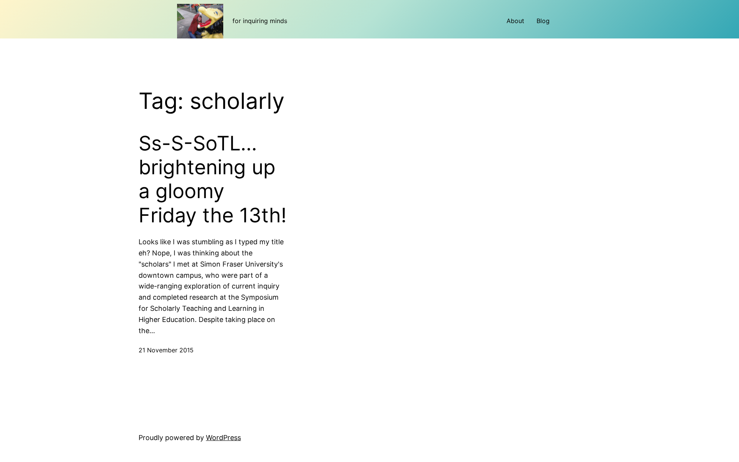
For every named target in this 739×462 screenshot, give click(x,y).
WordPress (223, 438)
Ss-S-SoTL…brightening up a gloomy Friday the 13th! (212, 179)
